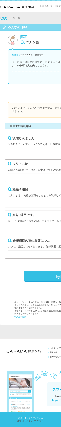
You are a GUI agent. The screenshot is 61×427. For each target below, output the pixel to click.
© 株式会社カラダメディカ (30, 418)
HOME (3, 18)
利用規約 (53, 352)
